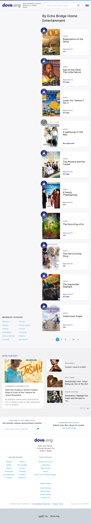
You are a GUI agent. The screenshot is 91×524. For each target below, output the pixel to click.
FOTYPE (85, 504)
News (45, 471)
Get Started (67, 428)
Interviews (45, 465)
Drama (22, 336)
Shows (22, 321)
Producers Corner (45, 462)
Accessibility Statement (41, 504)
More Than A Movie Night (45, 475)
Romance (23, 339)
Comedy (23, 332)
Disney (5, 329)
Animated (6, 332)
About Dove (45, 491)
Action (22, 329)
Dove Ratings (45, 488)
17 (73, 339)
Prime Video (24, 325)
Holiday (5, 339)
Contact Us (45, 498)
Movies (5, 321)
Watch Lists (45, 468)
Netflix (5, 325)
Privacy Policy (45, 494)
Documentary (8, 336)
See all (83, 408)
